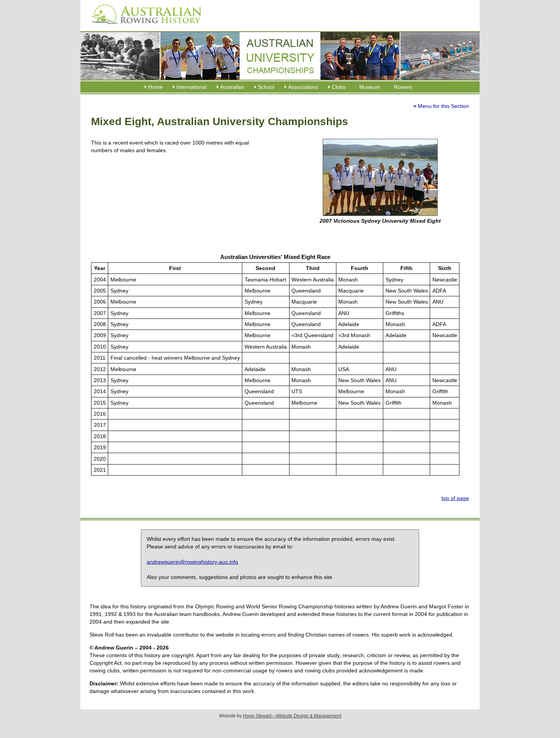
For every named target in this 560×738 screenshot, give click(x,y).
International (191, 87)
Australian (232, 87)
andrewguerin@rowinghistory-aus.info (192, 562)
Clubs (339, 87)
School (266, 87)
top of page (455, 498)
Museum (369, 87)
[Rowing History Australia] (143, 27)
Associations (303, 87)
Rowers (403, 87)
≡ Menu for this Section (441, 106)
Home (155, 87)
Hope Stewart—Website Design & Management (292, 716)
